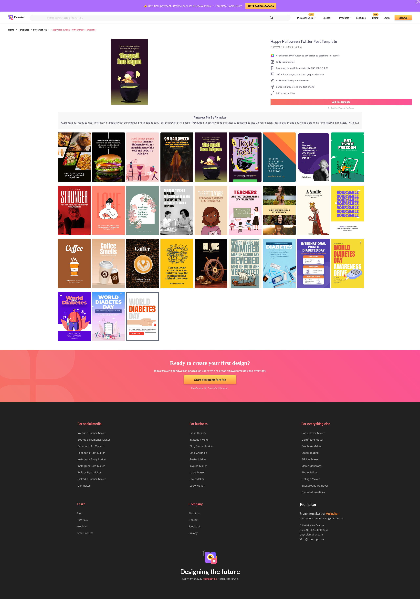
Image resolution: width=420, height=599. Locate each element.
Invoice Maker (198, 466)
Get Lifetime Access (261, 6)
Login (386, 17)
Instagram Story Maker (92, 459)
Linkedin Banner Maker (92, 479)
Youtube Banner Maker (92, 433)
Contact (194, 520)
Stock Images (310, 452)
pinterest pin (40, 29)
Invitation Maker (199, 439)
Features (361, 17)
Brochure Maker (311, 446)
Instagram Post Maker (91, 466)
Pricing (374, 17)
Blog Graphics (198, 452)
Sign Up (403, 17)
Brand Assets (85, 533)
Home (11, 29)
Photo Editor (309, 472)
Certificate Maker (312, 439)
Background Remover (315, 485)
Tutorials (82, 520)
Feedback (194, 526)
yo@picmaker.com (311, 534)
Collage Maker (311, 479)
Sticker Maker (310, 459)
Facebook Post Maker (91, 452)
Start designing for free (210, 379)
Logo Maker (196, 485)
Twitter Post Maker (89, 472)
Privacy (193, 533)
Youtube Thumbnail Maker (94, 439)
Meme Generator (312, 466)
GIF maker (84, 485)
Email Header (197, 433)
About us (194, 513)
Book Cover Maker (313, 433)
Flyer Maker (196, 479)
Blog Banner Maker (201, 446)
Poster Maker (197, 459)
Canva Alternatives (313, 492)
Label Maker (197, 472)
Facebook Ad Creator (91, 446)
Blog (80, 513)
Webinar (82, 526)
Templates (23, 29)
